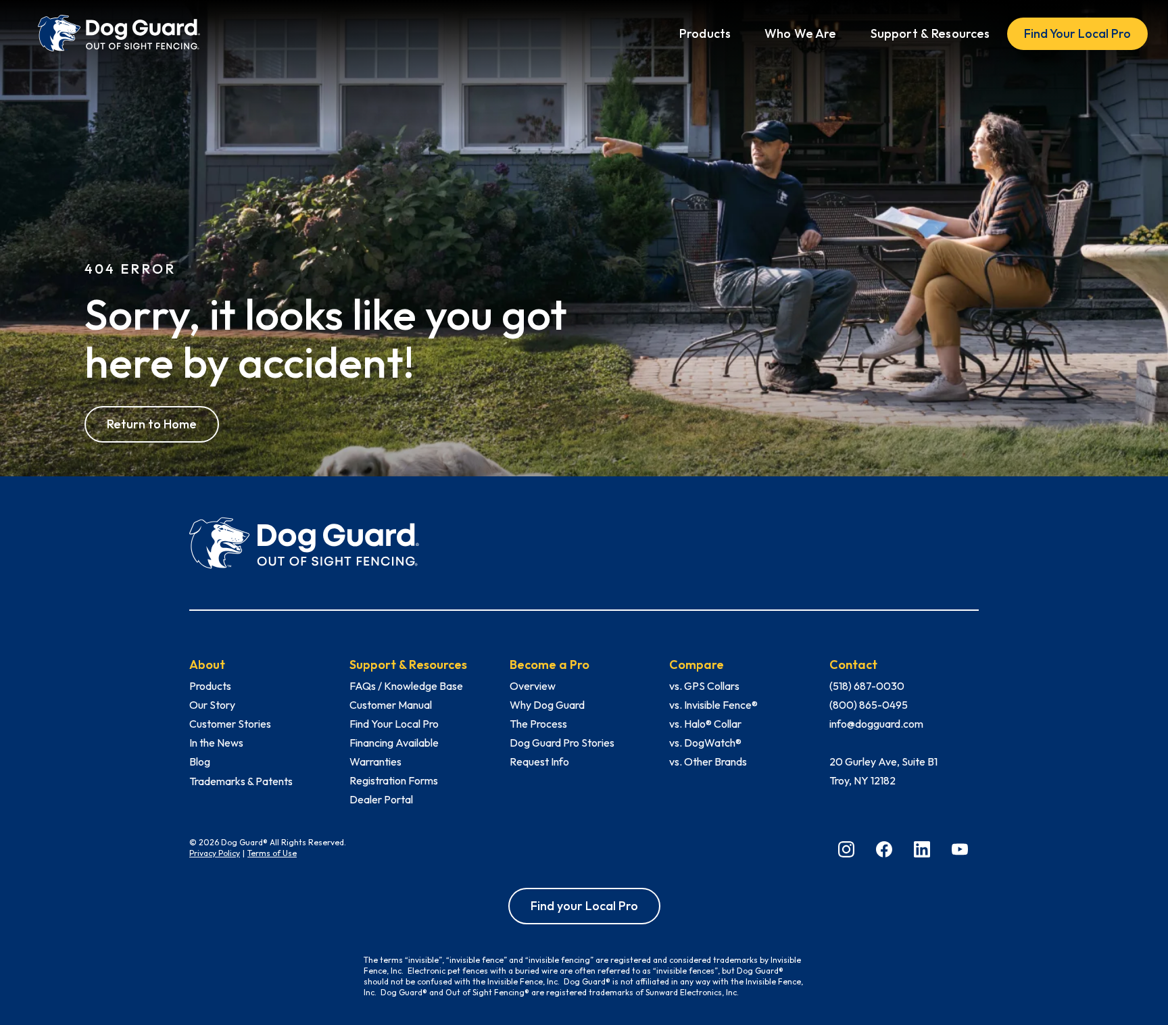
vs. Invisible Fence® (713, 704)
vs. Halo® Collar (705, 723)
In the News (216, 742)
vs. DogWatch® (705, 742)
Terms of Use (272, 853)
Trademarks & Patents (241, 781)
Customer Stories (230, 723)
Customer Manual (390, 704)
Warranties (375, 761)
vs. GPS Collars (704, 686)
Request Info (539, 761)
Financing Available (394, 742)
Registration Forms (393, 780)
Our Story (212, 704)
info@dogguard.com (876, 723)
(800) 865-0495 (868, 704)
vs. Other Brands (708, 761)
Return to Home (152, 424)
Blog (199, 761)
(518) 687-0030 (866, 686)
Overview (533, 686)
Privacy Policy (214, 853)
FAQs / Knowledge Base (406, 686)
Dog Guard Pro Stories (562, 742)
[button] (705, 34)
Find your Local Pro (584, 906)
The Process (538, 723)
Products (210, 686)
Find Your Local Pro (1077, 33)
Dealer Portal (381, 799)
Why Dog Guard (547, 704)
